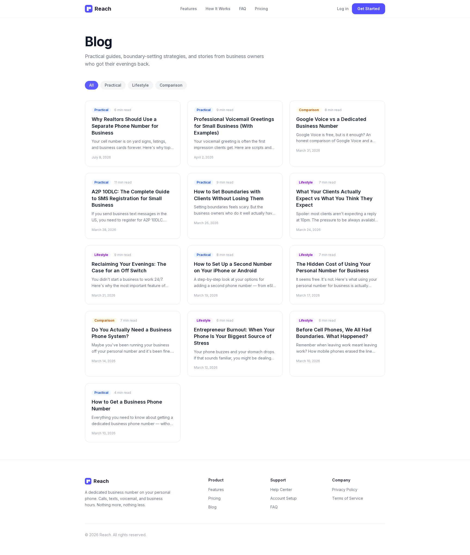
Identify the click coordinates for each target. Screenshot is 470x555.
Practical (113, 85)
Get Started (368, 8)
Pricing (261, 8)
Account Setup (283, 498)
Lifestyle (140, 85)
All (91, 85)
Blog (212, 507)
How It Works (218, 8)
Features (188, 8)
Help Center (281, 489)
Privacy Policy (344, 489)
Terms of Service (347, 498)
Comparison (171, 85)
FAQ (242, 8)
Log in (343, 8)
